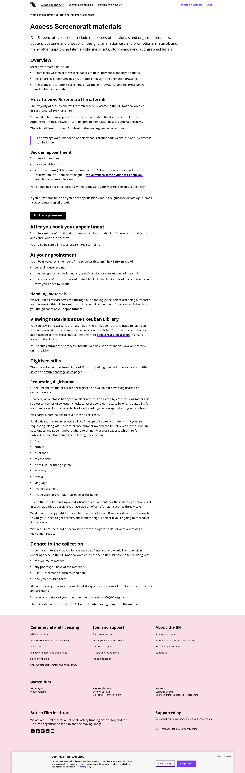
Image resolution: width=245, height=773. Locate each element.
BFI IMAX (161, 688)
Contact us (161, 652)
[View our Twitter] (32, 732)
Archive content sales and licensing (49, 640)
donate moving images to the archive (113, 604)
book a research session (113, 335)
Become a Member (191, 4)
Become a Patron (102, 634)
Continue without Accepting (220, 756)
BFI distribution (39, 634)
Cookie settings (165, 763)
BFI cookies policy (82, 766)
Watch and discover (52, 4)
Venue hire (36, 646)
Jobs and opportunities (168, 646)
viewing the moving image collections (98, 128)
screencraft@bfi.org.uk (54, 202)
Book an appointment (48, 215)
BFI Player (36, 688)
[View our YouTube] (52, 732)
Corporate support (103, 646)
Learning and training (81, 4)
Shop (210, 4)
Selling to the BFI (39, 658)
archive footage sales (58, 372)
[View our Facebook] (37, 732)
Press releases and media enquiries (175, 640)
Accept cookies (186, 763)
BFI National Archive (67, 14)
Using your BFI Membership (108, 640)
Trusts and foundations (106, 652)
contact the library (59, 346)
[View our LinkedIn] (47, 732)
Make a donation (102, 658)
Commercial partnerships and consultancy (53, 664)
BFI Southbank (102, 688)
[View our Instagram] (42, 732)
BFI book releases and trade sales (48, 652)
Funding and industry (110, 4)
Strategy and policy (166, 634)
